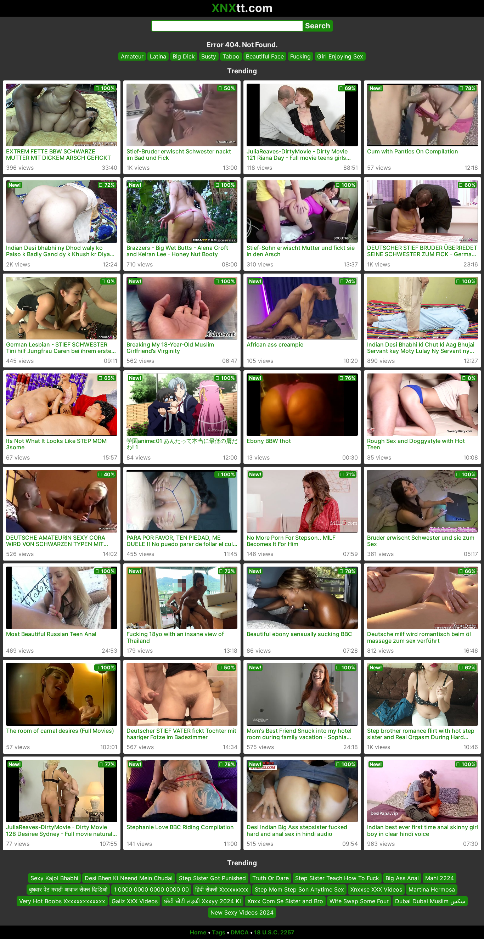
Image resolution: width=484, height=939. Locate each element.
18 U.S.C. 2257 (274, 932)
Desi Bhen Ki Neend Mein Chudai (129, 878)
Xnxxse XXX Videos (376, 889)
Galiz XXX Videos (135, 900)
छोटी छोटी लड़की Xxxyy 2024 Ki (202, 900)
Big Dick (184, 56)
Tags (218, 932)
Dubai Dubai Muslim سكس (430, 900)
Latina (158, 56)
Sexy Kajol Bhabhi (54, 878)
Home (198, 932)
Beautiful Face (265, 56)
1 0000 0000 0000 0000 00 (151, 889)
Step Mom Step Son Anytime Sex (299, 889)
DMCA (240, 932)
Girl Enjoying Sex (340, 56)
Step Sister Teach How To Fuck (337, 878)
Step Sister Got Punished (212, 878)
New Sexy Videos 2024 (242, 912)
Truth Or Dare (270, 878)
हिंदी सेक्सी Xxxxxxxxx (221, 889)
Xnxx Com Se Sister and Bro (285, 900)
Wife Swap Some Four (359, 900)
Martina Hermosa (432, 889)
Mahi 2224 (439, 878)
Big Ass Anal (402, 878)
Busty (208, 56)
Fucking (300, 56)
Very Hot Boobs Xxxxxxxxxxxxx (62, 900)
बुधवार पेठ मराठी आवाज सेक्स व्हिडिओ (68, 889)
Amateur (132, 56)
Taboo (231, 56)
